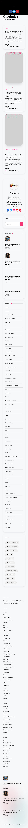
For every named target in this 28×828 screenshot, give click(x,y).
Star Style (7, 478)
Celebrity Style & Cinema (10, 378)
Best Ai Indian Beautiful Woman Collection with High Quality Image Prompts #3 (13, 278)
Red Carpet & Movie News (11, 456)
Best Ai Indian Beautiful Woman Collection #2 (12, 292)
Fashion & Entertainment (10, 400)
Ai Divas (7, 311)
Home (5, 19)
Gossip (7, 87)
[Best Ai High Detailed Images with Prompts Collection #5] (7, 238)
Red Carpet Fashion (9, 460)
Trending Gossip (8, 501)
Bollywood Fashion (12, 542)
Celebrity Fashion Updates (10, 355)
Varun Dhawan (11, 582)
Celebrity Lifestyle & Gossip (11, 367)
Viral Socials (7, 527)
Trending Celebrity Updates (11, 497)
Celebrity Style (8, 374)
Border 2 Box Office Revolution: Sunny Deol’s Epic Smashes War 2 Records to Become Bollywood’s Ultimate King (14, 33)
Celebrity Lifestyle (9, 363)
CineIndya (10, 558)
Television (7, 486)
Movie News (8, 441)
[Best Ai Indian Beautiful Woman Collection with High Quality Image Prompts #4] (7, 255)
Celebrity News (8, 370)
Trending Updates (9, 519)
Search (6, 218)
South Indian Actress (9, 471)
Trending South (8, 512)
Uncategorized (8, 523)
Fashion (7, 396)
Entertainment (8, 389)
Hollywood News (9, 422)
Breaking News (8, 344)
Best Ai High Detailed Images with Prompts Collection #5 (12, 245)
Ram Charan (10, 574)
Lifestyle (7, 437)
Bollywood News (9, 337)
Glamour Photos (15, 149)
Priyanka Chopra (11, 570)
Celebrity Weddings (9, 381)
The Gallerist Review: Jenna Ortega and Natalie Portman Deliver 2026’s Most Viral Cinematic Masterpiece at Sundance (13, 94)
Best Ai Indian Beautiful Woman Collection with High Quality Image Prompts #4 (13, 263)
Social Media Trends (9, 467)
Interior (6, 434)
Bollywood (8, 28)
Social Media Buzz (9, 463)
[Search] (21, 224)
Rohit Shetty (10, 578)
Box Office (7, 340)
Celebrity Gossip (8, 359)
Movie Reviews (9, 89)
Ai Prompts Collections (10, 318)
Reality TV (7, 452)
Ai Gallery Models (9, 314)
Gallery (6, 408)
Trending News (8, 504)
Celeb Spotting (8, 348)
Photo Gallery (8, 448)
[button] (14, 6)
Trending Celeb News (9, 493)
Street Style (7, 482)
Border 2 (9, 554)
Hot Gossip (7, 426)
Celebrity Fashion (9, 352)
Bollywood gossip (12, 546)
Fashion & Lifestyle (9, 404)
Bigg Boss (7, 322)
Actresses (7, 307)
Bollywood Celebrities (10, 333)
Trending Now (8, 508)
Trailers (6, 489)
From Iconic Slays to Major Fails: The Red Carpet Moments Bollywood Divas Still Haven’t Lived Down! (14, 156)
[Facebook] (8, 210)
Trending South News (9, 516)
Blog (6, 326)
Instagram (7, 430)
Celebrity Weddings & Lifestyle (11, 385)
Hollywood (13, 87)
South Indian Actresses (10, 475)
